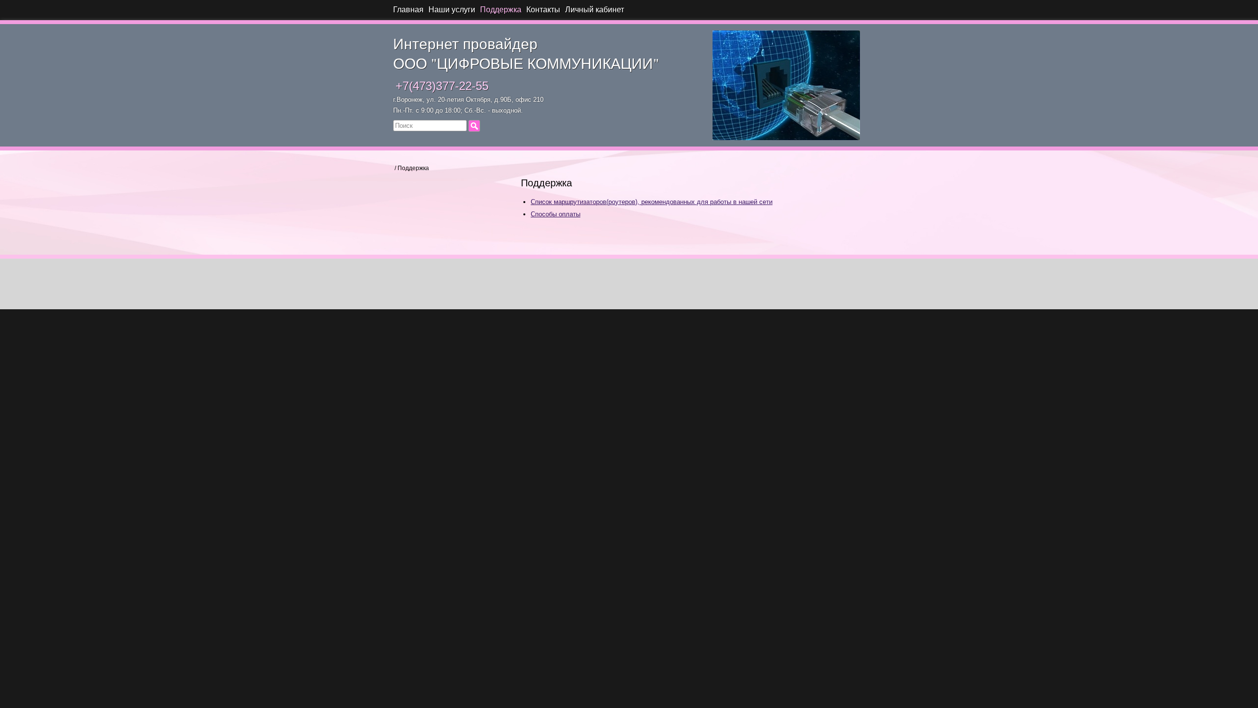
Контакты (543, 9)
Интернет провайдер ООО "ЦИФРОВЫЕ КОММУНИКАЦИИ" (526, 53)
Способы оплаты (555, 214)
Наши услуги (452, 9)
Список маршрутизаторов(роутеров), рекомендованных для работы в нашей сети (651, 202)
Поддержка (500, 9)
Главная (408, 9)
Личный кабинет (594, 9)
